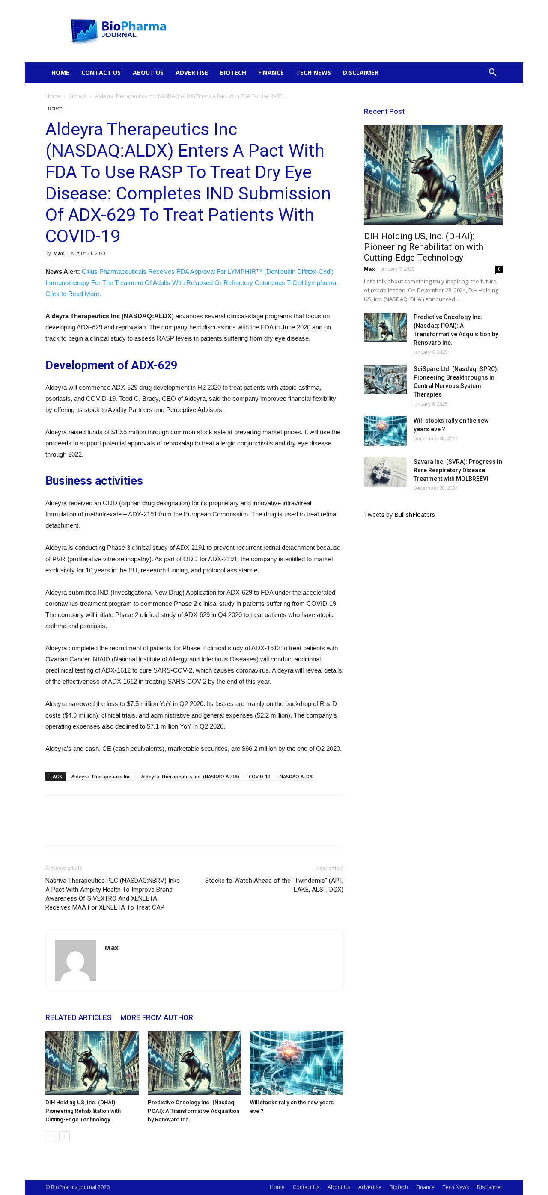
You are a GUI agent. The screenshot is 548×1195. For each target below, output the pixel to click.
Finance (271, 72)
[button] (492, 73)
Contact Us (101, 72)
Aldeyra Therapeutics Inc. (101, 776)
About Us (148, 72)
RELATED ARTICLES (78, 1017)
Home (60, 72)
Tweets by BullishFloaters (399, 514)
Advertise (192, 72)
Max (58, 253)
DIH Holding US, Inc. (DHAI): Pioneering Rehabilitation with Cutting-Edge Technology (83, 1111)
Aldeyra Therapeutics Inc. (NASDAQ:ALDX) (190, 776)
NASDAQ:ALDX (296, 776)
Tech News (313, 72)
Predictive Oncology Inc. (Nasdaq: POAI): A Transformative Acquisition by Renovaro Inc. (193, 1111)
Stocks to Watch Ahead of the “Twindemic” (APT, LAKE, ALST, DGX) (274, 885)
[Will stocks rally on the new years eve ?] (296, 1063)
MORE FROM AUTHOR (156, 1017)
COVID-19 (259, 776)
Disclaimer (360, 72)
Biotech (233, 72)
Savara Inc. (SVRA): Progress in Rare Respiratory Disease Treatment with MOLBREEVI (458, 470)
